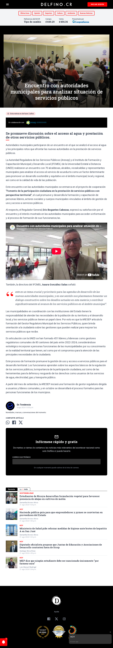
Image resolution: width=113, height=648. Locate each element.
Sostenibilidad (26, 493)
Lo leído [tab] (24, 489)
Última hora (24, 13)
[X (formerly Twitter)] (56, 619)
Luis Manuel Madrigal (28, 567)
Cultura (60, 13)
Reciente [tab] (11, 489)
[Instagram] (64, 619)
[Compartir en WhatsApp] (8, 422)
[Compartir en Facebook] (14, 422)
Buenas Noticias (86, 13)
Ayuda (56, 612)
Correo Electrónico (21, 457)
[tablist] (56, 489)
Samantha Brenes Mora (29, 503)
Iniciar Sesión (97, 4)
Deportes (48, 13)
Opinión (37, 13)
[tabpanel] (56, 531)
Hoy (21, 509)
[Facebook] (48, 619)
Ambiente (71, 13)
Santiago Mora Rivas (28, 551)
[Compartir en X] (20, 422)
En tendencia (56, 80)
